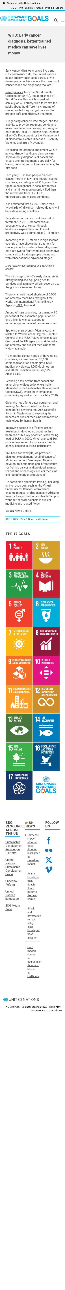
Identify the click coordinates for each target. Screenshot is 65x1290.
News (45, 519)
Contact (26, 1007)
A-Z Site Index (13, 1007)
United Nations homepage (12, 895)
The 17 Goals (18, 534)
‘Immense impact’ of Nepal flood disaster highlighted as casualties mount (32, 849)
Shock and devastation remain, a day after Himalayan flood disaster (32, 923)
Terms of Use (55, 1010)
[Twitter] (48, 859)
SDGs (17, 392)
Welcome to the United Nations (23, 3)
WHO (26, 96)
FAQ (45, 1007)
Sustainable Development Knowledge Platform (13, 847)
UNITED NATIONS (24, 1000)
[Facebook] (48, 840)
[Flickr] (48, 850)
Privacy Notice (38, 1010)
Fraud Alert (54, 1007)
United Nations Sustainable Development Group (13, 867)
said (24, 132)
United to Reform (11, 882)
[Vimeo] (48, 869)
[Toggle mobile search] (56, 20)
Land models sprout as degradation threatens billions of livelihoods (32, 962)
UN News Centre (20, 511)
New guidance (14, 92)
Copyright (36, 1007)
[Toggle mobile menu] (63, 20)
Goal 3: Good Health (30, 519)
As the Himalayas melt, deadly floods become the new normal (32, 886)
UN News (30, 824)
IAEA (19, 305)
